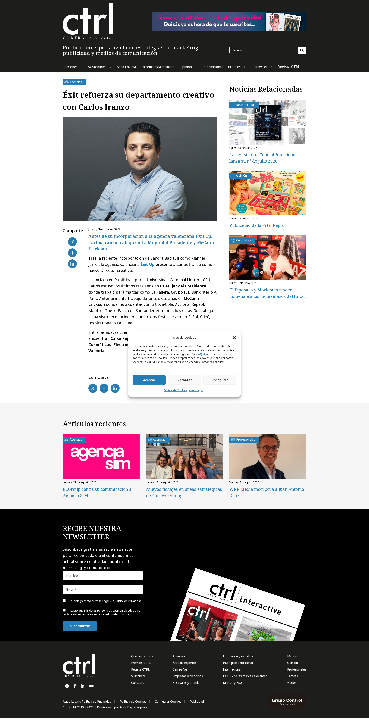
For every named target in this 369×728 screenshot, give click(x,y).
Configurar (220, 380)
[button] (234, 337)
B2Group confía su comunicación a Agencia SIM (97, 492)
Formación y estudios (238, 656)
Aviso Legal (196, 390)
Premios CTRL (141, 663)
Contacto (137, 683)
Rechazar (184, 380)
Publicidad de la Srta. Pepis (256, 225)
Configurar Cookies (168, 701)
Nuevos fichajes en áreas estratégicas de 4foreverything (184, 492)
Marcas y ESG (232, 683)
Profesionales (296, 669)
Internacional (232, 669)
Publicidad (197, 701)
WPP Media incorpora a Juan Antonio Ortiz (266, 492)
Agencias (179, 656)
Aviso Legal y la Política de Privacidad (118, 601)
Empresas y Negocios (188, 676)
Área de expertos (185, 663)
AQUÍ (201, 354)
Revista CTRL (140, 669)
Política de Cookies (175, 390)
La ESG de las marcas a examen (245, 676)
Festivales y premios (187, 683)
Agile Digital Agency (133, 707)
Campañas (180, 669)
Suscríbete (138, 676)
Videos (291, 683)
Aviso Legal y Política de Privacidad (87, 701)
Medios (292, 656)
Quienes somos (142, 656)
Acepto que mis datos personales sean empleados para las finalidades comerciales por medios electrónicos (102, 612)
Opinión (292, 663)
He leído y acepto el (105, 601)
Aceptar (149, 380)
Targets (292, 676)
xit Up (148, 264)
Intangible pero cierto (238, 663)
